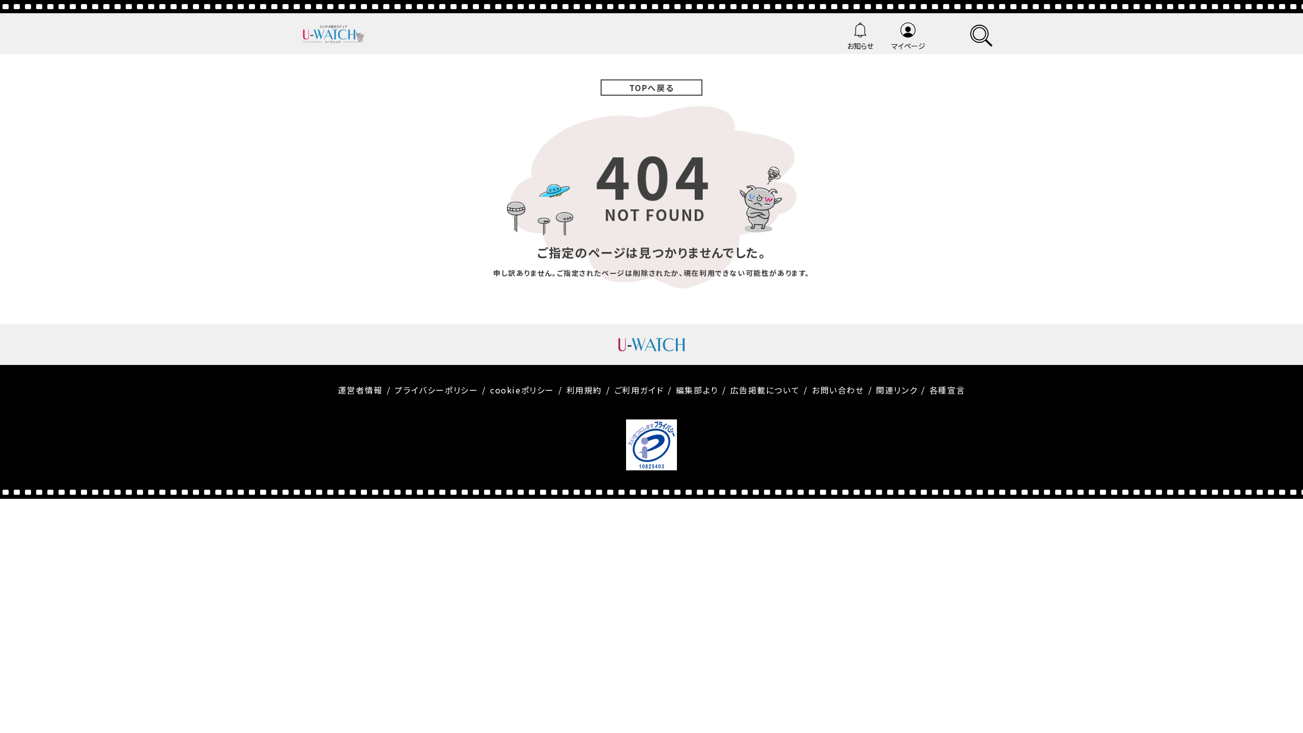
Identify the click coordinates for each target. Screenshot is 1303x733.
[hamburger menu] (981, 34)
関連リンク (896, 390)
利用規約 (584, 390)
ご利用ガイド (639, 390)
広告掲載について (765, 390)
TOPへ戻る (651, 87)
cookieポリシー (522, 390)
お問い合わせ (838, 390)
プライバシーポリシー (436, 390)
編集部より (697, 390)
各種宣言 (947, 390)
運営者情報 (360, 390)
